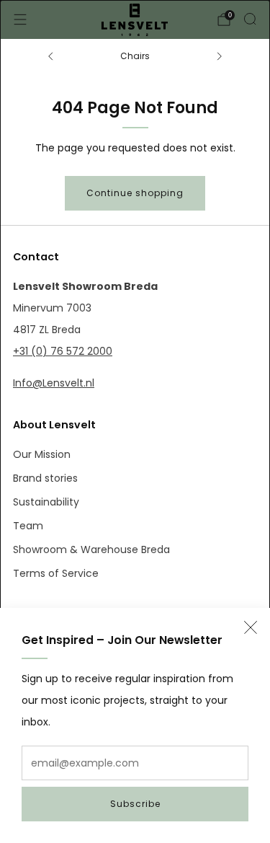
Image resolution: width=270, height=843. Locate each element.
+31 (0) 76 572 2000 (62, 351)
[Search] (250, 19)
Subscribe (135, 804)
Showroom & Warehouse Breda (91, 549)
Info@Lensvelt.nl (53, 383)
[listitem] (135, 56)
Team (28, 525)
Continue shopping (135, 193)
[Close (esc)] (250, 627)
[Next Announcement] (219, 56)
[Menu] (20, 19)
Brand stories (45, 478)
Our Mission (42, 454)
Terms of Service (56, 573)
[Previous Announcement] (50, 56)
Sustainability (46, 502)
